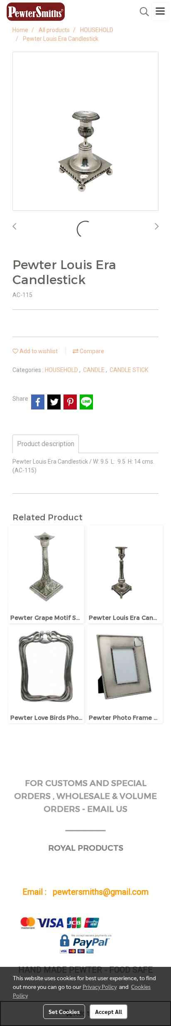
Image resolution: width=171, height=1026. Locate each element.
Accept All (108, 1011)
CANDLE (94, 370)
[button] (141, 11)
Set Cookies (64, 1011)
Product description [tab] (45, 444)
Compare (91, 351)
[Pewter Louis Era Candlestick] (85, 131)
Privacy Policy (100, 986)
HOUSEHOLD (62, 370)
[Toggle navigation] (160, 11)
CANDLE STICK (129, 370)
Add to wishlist (38, 351)
